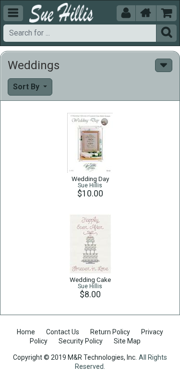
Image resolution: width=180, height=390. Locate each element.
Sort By (27, 86)
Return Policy (110, 332)
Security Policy (81, 341)
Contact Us (62, 332)
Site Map (127, 341)
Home (26, 332)
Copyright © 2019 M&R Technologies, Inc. (75, 357)
